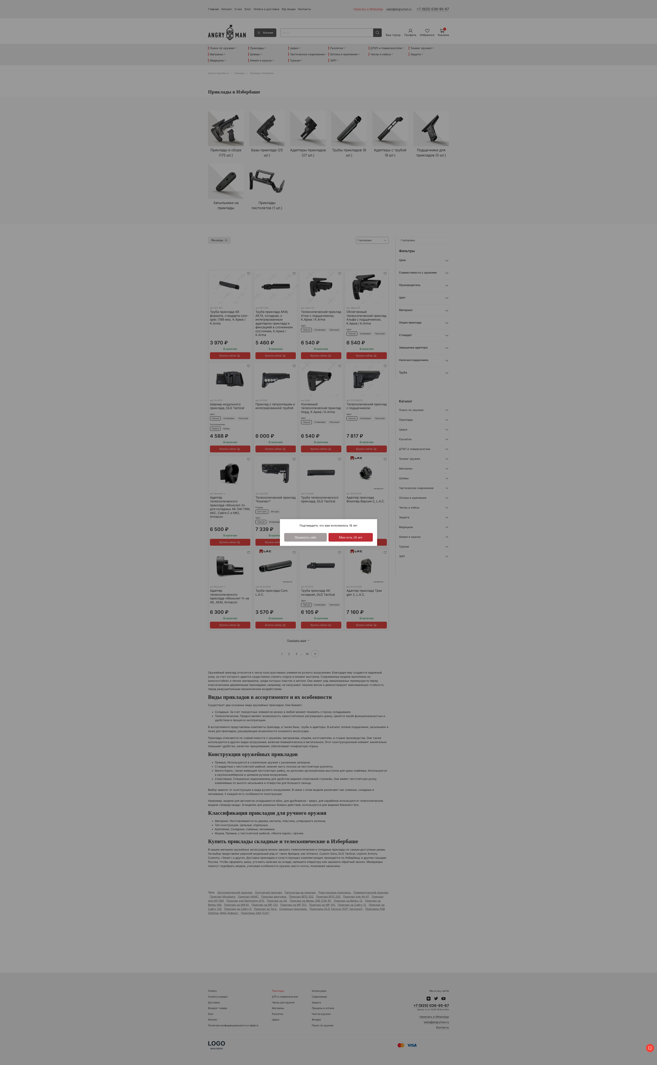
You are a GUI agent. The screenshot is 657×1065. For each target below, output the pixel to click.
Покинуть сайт (305, 537)
